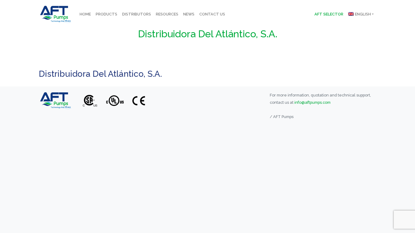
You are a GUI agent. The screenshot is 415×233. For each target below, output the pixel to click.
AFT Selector (328, 14)
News (188, 14)
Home (85, 14)
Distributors (136, 14)
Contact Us (212, 14)
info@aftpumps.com (312, 102)
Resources (167, 14)
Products (106, 14)
